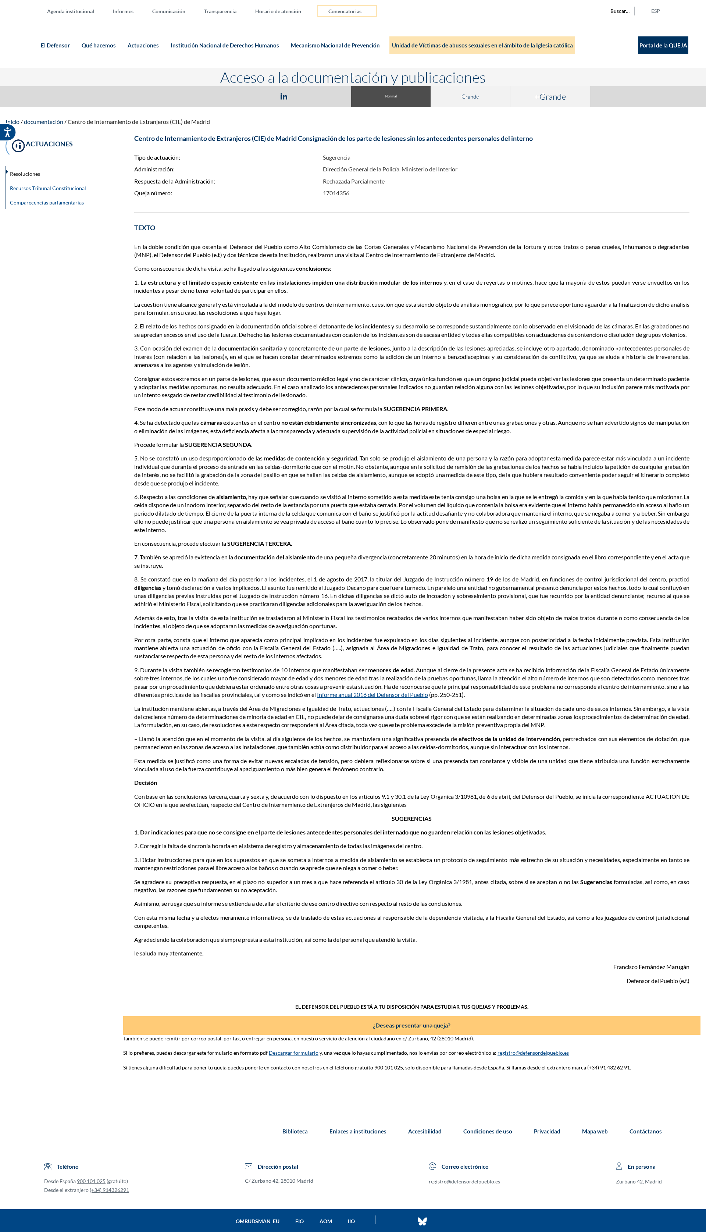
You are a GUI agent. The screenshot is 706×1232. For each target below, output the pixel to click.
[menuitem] (76, 10)
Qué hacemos (99, 45)
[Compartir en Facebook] (241, 96)
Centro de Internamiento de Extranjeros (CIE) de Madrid (139, 121)
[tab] (241, 96)
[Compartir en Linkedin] (284, 96)
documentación (43, 121)
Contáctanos (646, 1131)
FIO (299, 1221)
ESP (655, 11)
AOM (326, 1221)
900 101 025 (91, 1181)
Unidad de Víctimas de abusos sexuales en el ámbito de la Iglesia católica (482, 45)
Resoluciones (25, 174)
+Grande (550, 96)
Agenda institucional (70, 11)
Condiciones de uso (487, 1131)
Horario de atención (278, 11)
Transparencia (220, 11)
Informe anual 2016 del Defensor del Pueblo (372, 694)
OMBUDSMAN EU (257, 1221)
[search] (616, 11)
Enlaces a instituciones (357, 1131)
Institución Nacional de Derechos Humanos (225, 45)
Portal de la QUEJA (663, 45)
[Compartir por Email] (305, 96)
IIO (351, 1221)
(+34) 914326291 (109, 1190)
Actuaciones (144, 45)
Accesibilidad (425, 1131)
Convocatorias (344, 11)
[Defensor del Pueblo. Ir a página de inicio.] (24, 45)
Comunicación (168, 11)
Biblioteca (295, 1131)
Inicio (12, 121)
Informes (123, 11)
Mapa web (595, 1131)
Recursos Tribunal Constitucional (48, 188)
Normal (391, 96)
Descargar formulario (293, 1053)
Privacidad (547, 1131)
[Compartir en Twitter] (262, 96)
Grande (470, 96)
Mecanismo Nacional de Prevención (336, 45)
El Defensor (56, 45)
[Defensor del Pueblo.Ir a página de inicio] (51, 1131)
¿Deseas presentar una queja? (411, 1025)
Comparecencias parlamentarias (47, 202)
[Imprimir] (328, 96)
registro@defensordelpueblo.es (533, 1053)
